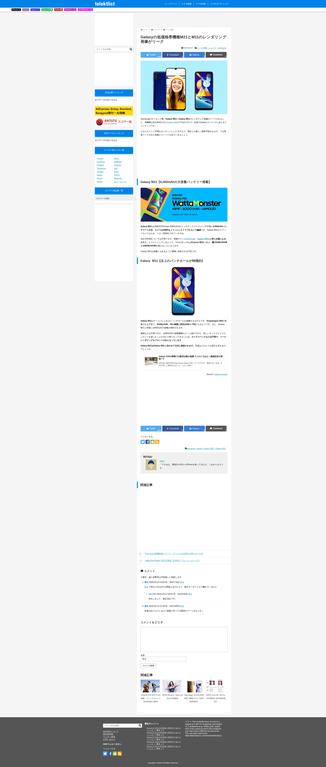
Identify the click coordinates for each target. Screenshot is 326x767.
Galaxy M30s (203, 239)
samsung (191, 448)
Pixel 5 (26, 10)
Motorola (118, 178)
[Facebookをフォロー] (147, 442)
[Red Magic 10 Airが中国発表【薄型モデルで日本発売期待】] (194, 686)
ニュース (212, 48)
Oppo (116, 158)
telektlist (105, 4)
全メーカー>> (120, 182)
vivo (116, 168)
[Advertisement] (183, 19)
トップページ (171, 4)
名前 (143, 655)
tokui (162, 461)
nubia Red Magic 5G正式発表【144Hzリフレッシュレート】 (172, 560)
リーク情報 (202, 48)
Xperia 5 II (35, 10)
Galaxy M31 (172, 122)
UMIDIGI (118, 162)
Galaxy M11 (220, 448)
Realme (117, 165)
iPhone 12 (16, 10)
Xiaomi (100, 158)
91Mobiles (188, 239)
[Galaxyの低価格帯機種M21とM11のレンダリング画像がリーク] (194, 55)
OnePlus (101, 162)
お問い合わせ (109, 739)
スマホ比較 (201, 4)
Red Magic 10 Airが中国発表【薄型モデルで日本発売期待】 (194, 698)
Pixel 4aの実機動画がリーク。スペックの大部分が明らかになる (174, 554)
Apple (99, 175)
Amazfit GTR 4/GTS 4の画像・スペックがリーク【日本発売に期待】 (151, 698)
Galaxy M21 (208, 448)
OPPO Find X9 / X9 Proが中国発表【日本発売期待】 (216, 698)
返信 (182, 582)
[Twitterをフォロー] (143, 442)
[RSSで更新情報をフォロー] (157, 442)
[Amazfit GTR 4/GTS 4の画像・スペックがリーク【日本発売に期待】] (151, 686)
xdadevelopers (220, 374)
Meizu (99, 178)
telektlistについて (111, 731)
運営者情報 (108, 734)
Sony (116, 172)
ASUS (117, 175)
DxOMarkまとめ (85, 9)
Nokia (99, 182)
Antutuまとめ (70, 9)
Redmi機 (58, 9)
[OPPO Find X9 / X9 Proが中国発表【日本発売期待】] (216, 686)
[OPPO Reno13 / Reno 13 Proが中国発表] (172, 686)
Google (100, 172)
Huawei (100, 165)
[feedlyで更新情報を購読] (152, 442)
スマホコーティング (219, 4)
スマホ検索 (186, 4)
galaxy (199, 448)
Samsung (221, 48)
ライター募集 (109, 737)
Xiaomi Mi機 (47, 9)
